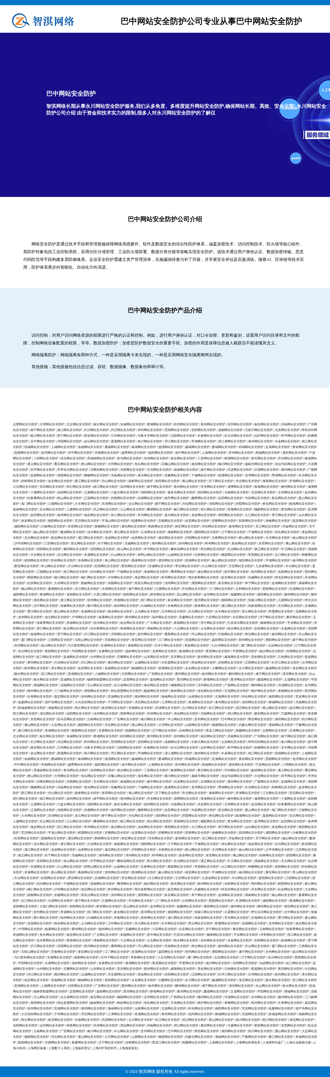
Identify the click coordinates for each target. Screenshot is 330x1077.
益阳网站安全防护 (224, 640)
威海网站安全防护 (236, 657)
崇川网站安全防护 (150, 441)
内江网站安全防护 (93, 662)
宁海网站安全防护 (260, 532)
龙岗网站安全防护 (79, 594)
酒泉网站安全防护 (140, 645)
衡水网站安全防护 (46, 679)
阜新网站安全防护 (196, 645)
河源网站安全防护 (254, 1014)
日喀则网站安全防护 (104, 469)
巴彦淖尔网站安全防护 (242, 623)
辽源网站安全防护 (96, 498)
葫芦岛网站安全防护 (59, 702)
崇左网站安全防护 (183, 458)
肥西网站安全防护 (274, 589)
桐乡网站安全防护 (120, 611)
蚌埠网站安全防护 (217, 543)
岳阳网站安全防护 (290, 572)
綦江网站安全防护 (30, 730)
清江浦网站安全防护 (232, 441)
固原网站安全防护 (304, 521)
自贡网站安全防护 (197, 521)
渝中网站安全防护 (187, 452)
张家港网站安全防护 (262, 606)
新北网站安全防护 (284, 498)
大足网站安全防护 (63, 725)
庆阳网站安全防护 (230, 662)
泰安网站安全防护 (143, 640)
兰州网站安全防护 (123, 435)
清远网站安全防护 (186, 713)
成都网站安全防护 (230, 430)
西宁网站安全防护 (69, 435)
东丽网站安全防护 (120, 583)
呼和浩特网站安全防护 (263, 742)
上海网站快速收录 (248, 1042)
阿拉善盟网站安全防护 (126, 691)
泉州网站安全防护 (213, 424)
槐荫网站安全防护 (266, 509)
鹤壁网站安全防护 (39, 577)
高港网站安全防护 (143, 560)
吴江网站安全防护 (267, 526)
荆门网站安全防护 (153, 600)
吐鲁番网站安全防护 (41, 498)
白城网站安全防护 (153, 606)
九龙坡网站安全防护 (269, 566)
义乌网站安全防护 (147, 611)
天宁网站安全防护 (267, 838)
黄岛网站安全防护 (293, 509)
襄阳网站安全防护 (75, 549)
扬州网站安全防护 (284, 634)
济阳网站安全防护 (123, 634)
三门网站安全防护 (221, 589)
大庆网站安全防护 (66, 583)
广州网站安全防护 (266, 736)
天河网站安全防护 (278, 538)
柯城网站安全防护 (251, 447)
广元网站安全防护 (159, 623)
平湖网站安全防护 (278, 560)
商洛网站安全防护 (203, 662)
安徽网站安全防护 (191, 617)
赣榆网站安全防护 (96, 475)
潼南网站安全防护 (281, 725)
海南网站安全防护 (173, 696)
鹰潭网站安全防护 (183, 572)
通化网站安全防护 (133, 526)
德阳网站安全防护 (233, 600)
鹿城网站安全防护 (117, 447)
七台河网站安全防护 (225, 645)
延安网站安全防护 (233, 577)
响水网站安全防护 (239, 628)
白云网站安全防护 (214, 566)
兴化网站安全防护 (194, 504)
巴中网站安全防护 (233, 719)
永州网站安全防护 (263, 997)
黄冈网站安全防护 (39, 662)
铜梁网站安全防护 (224, 725)
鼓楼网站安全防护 (266, 747)
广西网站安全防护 (236, 685)
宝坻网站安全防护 (236, 691)
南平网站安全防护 (159, 486)
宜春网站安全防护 (117, 640)
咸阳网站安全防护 (26, 526)
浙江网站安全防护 (75, 572)
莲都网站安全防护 (26, 452)
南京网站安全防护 (105, 424)
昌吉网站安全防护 (69, 555)
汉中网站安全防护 (46, 606)
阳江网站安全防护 (25, 713)
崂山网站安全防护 (251, 538)
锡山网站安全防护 (46, 532)
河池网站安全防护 (290, 685)
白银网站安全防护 (53, 526)
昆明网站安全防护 (176, 430)
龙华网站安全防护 (30, 617)
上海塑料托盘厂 (273, 1042)
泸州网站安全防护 (120, 577)
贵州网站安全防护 (206, 719)
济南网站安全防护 (293, 424)
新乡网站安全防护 (180, 600)
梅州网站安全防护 (263, 685)
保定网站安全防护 (147, 577)
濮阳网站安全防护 (278, 640)
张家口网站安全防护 (262, 600)
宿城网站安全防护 (36, 447)
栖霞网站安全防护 (233, 555)
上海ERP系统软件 (105, 1048)
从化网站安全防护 (197, 668)
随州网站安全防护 (39, 691)
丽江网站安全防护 (66, 577)
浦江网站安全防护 (90, 538)
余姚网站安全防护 (90, 447)
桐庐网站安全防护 (263, 691)
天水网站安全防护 (42, 555)
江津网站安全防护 (173, 702)
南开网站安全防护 (176, 498)
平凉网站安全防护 (299, 623)
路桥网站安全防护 (140, 481)
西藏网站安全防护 (248, 730)
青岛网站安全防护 (129, 458)
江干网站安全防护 (233, 532)
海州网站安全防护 (260, 441)
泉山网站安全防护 (117, 560)
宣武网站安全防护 (52, 486)
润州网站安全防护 (176, 583)
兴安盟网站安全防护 (175, 662)
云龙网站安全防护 (153, 532)
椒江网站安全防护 (186, 509)
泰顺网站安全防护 (290, 691)
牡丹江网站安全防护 (286, 662)
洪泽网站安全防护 (114, 504)
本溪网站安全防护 (96, 555)
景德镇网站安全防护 (101, 458)
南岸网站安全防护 (69, 515)
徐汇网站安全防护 (123, 515)
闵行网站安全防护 (79, 486)
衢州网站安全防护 (137, 617)
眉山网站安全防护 (36, 725)
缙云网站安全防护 (213, 509)
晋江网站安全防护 (53, 674)
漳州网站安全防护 (190, 543)
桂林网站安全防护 (271, 855)
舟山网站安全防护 (257, 946)
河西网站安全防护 (132, 469)
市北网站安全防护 (248, 481)
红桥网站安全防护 (206, 555)
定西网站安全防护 (135, 679)
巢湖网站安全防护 (191, 651)
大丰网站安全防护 (87, 504)
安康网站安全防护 (113, 645)
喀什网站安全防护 (99, 606)
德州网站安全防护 (147, 696)
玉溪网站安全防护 (96, 492)
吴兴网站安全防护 (36, 538)
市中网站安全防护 (80, 452)
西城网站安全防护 (267, 452)
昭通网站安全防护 (143, 521)
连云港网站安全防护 (128, 685)
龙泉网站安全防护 (164, 651)
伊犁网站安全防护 (272, 935)
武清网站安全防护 (167, 708)
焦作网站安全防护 (105, 623)
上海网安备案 (37, 1048)
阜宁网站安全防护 (257, 583)
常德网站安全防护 (126, 600)
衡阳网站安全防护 (60, 521)
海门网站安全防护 (33, 504)
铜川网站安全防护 (230, 464)
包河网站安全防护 (53, 452)
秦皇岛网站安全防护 (181, 492)
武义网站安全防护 (105, 509)
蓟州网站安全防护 (36, 668)
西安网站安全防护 (96, 435)
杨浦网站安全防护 (278, 668)
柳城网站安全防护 (281, 702)
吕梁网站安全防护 (290, 600)
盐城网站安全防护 (75, 657)
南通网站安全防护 (110, 617)
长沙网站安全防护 (96, 430)
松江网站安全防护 (221, 708)
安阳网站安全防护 (102, 549)
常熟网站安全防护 (260, 555)
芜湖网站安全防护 (80, 674)
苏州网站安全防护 (241, 452)
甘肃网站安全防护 (110, 730)
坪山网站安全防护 (203, 634)
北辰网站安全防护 (280, 645)
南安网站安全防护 (156, 685)
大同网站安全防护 (120, 464)
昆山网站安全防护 (189, 594)
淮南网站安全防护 (156, 572)
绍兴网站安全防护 (102, 572)
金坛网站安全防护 (96, 441)
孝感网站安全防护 (79, 623)
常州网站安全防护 (150, 515)
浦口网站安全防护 (233, 606)
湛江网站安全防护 (72, 600)
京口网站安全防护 (287, 555)
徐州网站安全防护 (93, 696)
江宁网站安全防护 (253, 957)
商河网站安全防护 (263, 1003)
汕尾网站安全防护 (200, 696)
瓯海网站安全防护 (301, 504)
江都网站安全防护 (60, 504)
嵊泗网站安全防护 (159, 509)
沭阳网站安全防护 (221, 504)
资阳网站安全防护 (96, 691)
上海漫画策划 (128, 1048)
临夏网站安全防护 (30, 702)
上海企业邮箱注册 (298, 1042)
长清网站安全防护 (301, 589)
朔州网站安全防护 (209, 492)
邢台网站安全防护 (213, 549)
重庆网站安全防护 (66, 464)
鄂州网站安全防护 (263, 883)
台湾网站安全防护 (260, 974)
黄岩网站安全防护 (304, 447)
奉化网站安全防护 (274, 504)
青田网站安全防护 (167, 481)
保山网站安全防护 (129, 549)
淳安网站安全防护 (147, 702)
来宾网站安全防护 (33, 521)
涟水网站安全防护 (99, 532)
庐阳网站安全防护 (197, 538)
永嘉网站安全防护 (293, 628)
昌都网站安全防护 (150, 498)
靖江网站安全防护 (260, 753)
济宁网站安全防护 (271, 617)
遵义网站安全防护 (39, 464)
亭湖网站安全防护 (203, 441)
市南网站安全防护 (107, 452)
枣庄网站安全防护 (284, 515)
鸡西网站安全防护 (123, 498)
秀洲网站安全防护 (284, 475)
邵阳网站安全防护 (49, 549)
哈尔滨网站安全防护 (238, 435)
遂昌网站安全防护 (170, 538)
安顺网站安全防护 (170, 521)
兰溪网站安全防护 (167, 589)
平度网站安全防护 (245, 651)
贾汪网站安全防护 (39, 611)
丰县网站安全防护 (287, 441)
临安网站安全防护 (90, 668)
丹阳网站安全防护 (69, 441)
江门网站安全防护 (170, 640)
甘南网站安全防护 (140, 708)
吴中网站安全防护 (42, 441)
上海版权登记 (81, 1048)
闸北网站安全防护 (257, 634)
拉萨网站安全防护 (266, 435)
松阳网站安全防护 (107, 566)
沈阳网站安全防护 (183, 435)
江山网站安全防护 (132, 509)
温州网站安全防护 (132, 486)
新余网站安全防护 (244, 543)
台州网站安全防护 (102, 657)
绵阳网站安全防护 (153, 492)
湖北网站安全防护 (52, 713)
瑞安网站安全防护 (251, 560)
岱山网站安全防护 (114, 481)
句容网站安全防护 (257, 498)
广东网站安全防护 (160, 674)
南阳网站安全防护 (281, 696)
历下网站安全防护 (221, 481)
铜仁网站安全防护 (93, 577)
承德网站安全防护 (186, 623)
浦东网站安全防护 (294, 452)
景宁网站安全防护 (69, 634)
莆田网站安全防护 (269, 594)
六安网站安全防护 (218, 617)
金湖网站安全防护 (284, 583)
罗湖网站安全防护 (301, 481)
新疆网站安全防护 (137, 730)
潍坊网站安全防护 (46, 600)
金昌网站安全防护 (263, 804)
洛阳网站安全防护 (69, 492)
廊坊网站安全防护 (120, 662)
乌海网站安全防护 (236, 492)
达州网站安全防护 (105, 713)
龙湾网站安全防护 (257, 475)
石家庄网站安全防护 (259, 430)
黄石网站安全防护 (263, 458)
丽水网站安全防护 (26, 674)
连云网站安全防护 (140, 504)
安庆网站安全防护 (183, 657)
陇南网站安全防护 (156, 691)
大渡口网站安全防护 (107, 594)
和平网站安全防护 (293, 435)
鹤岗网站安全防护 (160, 526)
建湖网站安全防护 (72, 532)
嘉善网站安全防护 (25, 509)
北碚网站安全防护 (271, 963)
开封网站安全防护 (290, 458)
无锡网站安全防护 (137, 543)
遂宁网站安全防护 (304, 640)
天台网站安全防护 (80, 566)
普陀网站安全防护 (271, 878)
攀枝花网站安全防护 (185, 549)
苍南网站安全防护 (117, 668)
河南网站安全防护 (213, 713)
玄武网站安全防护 (159, 469)
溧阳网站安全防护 (203, 583)
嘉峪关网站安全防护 (259, 464)
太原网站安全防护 (287, 430)
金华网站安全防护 (216, 594)
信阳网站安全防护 (79, 713)
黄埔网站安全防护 (159, 424)
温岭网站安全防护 (137, 651)
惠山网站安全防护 (257, 810)
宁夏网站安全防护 (254, 1037)
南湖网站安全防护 (143, 447)
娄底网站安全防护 (263, 969)
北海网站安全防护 (227, 696)
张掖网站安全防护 (72, 606)
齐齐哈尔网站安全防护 (72, 469)
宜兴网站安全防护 (290, 606)
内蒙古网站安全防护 (253, 725)
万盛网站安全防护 (293, 713)
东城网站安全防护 (132, 424)
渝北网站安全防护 (57, 617)
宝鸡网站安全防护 (290, 492)
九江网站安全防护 (257, 515)
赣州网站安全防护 (269, 906)
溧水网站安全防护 (63, 668)
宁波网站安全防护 (267, 764)
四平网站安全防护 (42, 469)
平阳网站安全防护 (84, 651)
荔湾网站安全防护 (266, 821)
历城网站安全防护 (160, 566)
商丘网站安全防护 (87, 708)
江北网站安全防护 (25, 486)
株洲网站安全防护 (236, 458)
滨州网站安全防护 (209, 685)
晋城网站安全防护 (72, 679)
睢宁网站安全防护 (167, 504)
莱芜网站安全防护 (218, 651)
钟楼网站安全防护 (260, 866)
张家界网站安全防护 (50, 623)
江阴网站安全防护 (49, 572)
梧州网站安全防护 (263, 572)
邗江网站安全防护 (176, 441)
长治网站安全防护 (239, 549)
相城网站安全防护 (186, 469)
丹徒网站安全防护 (294, 526)
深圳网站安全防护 (156, 458)
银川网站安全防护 (42, 435)
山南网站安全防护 (180, 555)
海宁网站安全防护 (140, 589)
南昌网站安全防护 (266, 424)
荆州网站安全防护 (251, 640)
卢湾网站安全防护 (84, 617)
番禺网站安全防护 (176, 634)
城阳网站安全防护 (25, 594)
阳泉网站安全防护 (251, 521)
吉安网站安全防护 (245, 617)
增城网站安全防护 (46, 685)
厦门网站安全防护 (33, 640)
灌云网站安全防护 (126, 532)
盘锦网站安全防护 (162, 679)
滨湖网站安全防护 (266, 469)
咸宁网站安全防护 (267, 674)
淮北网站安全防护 (72, 458)
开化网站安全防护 (194, 589)
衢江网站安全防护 (87, 481)
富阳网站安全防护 (57, 651)
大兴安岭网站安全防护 (90, 702)
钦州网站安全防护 (214, 674)
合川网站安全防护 (194, 708)
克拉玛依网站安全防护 (290, 464)
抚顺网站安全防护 (107, 526)
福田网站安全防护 (160, 452)
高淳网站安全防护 (242, 679)
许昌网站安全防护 (66, 662)
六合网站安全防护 (186, 628)
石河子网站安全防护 (168, 645)
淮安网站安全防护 (304, 668)
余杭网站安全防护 (266, 628)
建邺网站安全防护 (203, 498)
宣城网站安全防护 (120, 696)
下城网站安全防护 (203, 475)
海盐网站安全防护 (260, 844)
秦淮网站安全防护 (241, 526)
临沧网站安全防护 (132, 623)
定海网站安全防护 (278, 447)
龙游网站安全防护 (117, 538)
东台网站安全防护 (30, 651)
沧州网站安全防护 (26, 645)
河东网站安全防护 (214, 526)
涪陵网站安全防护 (72, 685)
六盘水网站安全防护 (125, 492)
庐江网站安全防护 (96, 634)
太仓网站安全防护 (213, 628)
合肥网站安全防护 (25, 424)
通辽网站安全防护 (266, 549)
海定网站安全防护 (96, 515)
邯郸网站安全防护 (224, 521)
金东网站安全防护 (60, 481)
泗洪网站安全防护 (170, 560)
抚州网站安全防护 (209, 657)
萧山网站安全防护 (66, 611)
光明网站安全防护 (298, 651)
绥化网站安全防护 (209, 691)
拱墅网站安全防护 (248, 504)
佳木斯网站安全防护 (104, 628)
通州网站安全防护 (293, 469)
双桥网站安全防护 (132, 713)
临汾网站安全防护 (53, 645)
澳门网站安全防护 (253, 645)
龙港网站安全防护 (93, 611)
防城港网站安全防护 (32, 708)
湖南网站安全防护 (60, 708)
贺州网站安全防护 (99, 600)
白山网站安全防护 (123, 555)
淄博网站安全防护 (239, 486)
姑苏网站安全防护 (230, 498)
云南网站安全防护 (99, 719)
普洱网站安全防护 (206, 600)
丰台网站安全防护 (297, 566)
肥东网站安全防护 (133, 566)
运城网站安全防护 (147, 662)
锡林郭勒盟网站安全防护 (104, 679)
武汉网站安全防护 (123, 430)
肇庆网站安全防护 (298, 617)
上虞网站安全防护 (79, 509)
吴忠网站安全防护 (263, 492)
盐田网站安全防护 (42, 515)
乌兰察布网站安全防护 (83, 645)
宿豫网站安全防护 (176, 475)
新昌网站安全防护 (63, 538)
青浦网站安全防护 (200, 702)
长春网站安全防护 (209, 435)
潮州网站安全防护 (287, 719)
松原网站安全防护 (39, 583)
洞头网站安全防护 (287, 532)
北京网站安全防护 (79, 424)
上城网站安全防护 (63, 447)
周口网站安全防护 (239, 713)
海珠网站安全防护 (274, 481)
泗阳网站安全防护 (206, 532)
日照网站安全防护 (133, 674)
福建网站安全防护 (242, 594)
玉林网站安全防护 (271, 929)
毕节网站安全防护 (156, 549)
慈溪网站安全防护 (230, 475)
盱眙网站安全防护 (63, 560)
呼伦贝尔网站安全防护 (266, 912)
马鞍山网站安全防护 (89, 640)
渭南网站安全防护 (266, 861)
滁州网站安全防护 (296, 594)
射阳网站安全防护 (36, 560)
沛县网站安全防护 (123, 475)
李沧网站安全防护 (187, 566)
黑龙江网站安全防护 (220, 730)
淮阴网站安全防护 (69, 475)
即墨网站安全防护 (281, 611)
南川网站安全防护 (153, 719)
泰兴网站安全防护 (150, 475)
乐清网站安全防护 (114, 589)
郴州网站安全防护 (241, 674)
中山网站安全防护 (180, 719)
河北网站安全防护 (117, 725)
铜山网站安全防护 (33, 589)
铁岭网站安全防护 (183, 691)
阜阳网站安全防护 (230, 515)
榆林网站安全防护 (272, 623)
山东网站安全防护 (156, 657)
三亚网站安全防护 (209, 458)
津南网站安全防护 (159, 628)
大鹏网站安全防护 (224, 668)
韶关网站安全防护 (236, 572)
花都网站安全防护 (254, 923)
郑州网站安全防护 (150, 430)
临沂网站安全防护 (301, 708)
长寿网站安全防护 (39, 696)
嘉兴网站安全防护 (176, 515)
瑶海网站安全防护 (239, 509)
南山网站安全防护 (304, 538)
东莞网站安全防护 (42, 719)
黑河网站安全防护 (189, 679)
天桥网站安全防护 (224, 538)
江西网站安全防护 (60, 640)
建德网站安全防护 (269, 679)
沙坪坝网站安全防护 (28, 543)
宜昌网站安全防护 (87, 521)
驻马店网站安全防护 (71, 719)
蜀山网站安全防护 (194, 481)
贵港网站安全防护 (197, 640)
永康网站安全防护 (110, 651)
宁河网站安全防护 (120, 702)
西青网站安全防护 (206, 606)
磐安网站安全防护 (26, 566)
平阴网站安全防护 (269, 991)
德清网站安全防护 (170, 447)
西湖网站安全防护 (197, 560)
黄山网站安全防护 (274, 708)
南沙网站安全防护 (271, 651)
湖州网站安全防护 (163, 543)
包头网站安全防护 (147, 464)
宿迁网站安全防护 (248, 708)
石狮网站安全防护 (129, 657)
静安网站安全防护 (162, 594)
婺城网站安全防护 (224, 447)
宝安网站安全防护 (241, 566)
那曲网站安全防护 (93, 583)
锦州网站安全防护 (126, 606)
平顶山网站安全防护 (115, 521)
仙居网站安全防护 (143, 538)
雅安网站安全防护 (266, 713)
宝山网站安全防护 (99, 685)
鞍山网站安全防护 (69, 498)
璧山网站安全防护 (143, 725)
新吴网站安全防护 (230, 583)
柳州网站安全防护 (293, 486)
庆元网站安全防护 (200, 611)
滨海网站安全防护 (263, 917)
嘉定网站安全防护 (66, 696)
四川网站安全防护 (260, 1031)
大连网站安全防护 (266, 776)
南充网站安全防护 (114, 708)
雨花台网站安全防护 (148, 583)
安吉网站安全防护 (52, 509)
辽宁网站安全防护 (164, 730)
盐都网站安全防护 (42, 475)
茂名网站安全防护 (263, 657)
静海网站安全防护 (216, 679)
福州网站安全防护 (164, 617)
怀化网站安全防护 (254, 696)
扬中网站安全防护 (213, 469)
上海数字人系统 (59, 1048)
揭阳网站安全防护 (90, 725)
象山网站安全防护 (224, 560)
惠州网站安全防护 (187, 674)
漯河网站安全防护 (294, 674)
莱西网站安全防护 (170, 668)
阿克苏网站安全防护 (289, 577)
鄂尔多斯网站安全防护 (203, 577)
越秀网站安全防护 (133, 452)
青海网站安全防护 (57, 730)
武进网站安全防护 (239, 469)
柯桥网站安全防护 (33, 481)
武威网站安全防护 (260, 577)
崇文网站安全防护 (83, 543)
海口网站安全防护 (69, 430)
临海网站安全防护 (42, 634)
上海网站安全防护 (214, 452)
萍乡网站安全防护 (213, 486)
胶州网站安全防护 (150, 634)
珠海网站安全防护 (266, 486)
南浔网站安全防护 (304, 560)
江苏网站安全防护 (56, 543)
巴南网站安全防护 (230, 634)
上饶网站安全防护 (107, 674)
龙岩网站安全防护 (203, 515)
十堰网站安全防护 (42, 492)
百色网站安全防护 (290, 657)
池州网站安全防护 (254, 702)
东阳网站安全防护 (266, 940)
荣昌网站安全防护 (260, 719)
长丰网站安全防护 (227, 611)
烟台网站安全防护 (209, 572)
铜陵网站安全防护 (183, 685)
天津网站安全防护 (52, 424)
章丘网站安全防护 (254, 611)
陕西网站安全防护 (84, 730)
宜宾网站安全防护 (254, 1008)
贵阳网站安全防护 (203, 430)
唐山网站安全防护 (93, 464)
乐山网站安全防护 (267, 986)
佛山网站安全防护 (297, 543)
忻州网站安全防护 (173, 577)
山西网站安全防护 (197, 725)
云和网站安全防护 (248, 589)
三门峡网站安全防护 (68, 691)
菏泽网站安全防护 (159, 713)
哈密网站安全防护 (80, 526)
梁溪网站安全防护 (123, 441)
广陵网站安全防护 (266, 781)
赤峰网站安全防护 (278, 521)
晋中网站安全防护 (213, 623)
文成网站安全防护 (296, 679)
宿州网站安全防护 (239, 424)
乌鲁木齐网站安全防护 (153, 435)
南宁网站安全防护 (42, 430)
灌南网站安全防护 (257, 895)
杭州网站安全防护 (186, 424)
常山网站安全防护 (53, 566)
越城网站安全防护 (197, 447)
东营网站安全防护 (271, 543)
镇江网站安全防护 (105, 486)
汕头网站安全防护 (257, 827)
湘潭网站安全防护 (266, 798)
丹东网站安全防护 (263, 889)
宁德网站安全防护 (129, 572)
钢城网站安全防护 (143, 668)
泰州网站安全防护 (227, 702)
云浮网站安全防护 (170, 725)
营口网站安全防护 (49, 628)
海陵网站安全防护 (180, 532)
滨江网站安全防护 (87, 589)
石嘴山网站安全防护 (175, 464)
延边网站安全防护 (75, 628)
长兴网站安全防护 (257, 787)
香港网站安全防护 (132, 628)
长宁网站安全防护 (110, 543)
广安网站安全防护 (126, 719)
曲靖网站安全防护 (263, 770)
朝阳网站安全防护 (135, 594)
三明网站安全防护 (46, 458)
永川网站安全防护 (251, 668)
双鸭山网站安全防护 (152, 555)
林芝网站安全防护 (187, 526)
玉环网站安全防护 (173, 611)
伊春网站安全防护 (180, 606)
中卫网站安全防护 (293, 549)
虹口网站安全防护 (49, 657)
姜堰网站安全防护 (60, 589)
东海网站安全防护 (90, 560)
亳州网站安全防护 (186, 486)
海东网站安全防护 (203, 464)
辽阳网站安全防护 (257, 662)
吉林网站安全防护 (191, 730)
